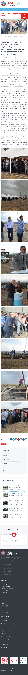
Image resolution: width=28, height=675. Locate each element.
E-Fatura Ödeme (6, 607)
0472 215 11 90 (7, 571)
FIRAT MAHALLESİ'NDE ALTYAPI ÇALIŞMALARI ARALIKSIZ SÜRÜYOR (15, 487)
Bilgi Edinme (5, 610)
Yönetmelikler (5, 590)
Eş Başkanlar (5, 650)
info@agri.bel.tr (7, 574)
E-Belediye (4, 608)
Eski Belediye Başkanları (7, 588)
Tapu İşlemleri (5, 605)
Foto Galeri (6, 459)
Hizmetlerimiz (5, 644)
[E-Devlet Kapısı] (14, 660)
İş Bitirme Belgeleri (6, 639)
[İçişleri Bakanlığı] (4, 660)
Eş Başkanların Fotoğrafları (11, 541)
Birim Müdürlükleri (6, 586)
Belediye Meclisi (6, 584)
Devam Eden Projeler (7, 640)
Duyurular (5, 470)
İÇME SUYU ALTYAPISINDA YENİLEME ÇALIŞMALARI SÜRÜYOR (16, 495)
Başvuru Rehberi (6, 618)
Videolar (5, 463)
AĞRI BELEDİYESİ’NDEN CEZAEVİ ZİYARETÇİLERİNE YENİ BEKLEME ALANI (16, 516)
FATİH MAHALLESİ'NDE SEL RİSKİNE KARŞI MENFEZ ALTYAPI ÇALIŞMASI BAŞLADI (16, 502)
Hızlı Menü (24, 16)
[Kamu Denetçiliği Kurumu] (23, 660)
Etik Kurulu (4, 592)
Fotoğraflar (4, 652)
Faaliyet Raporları (6, 596)
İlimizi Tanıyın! (5, 603)
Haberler (5, 455)
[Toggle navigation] (25, 4)
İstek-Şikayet (5, 612)
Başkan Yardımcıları (6, 583)
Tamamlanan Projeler (7, 642)
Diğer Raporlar (5, 597)
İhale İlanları (4, 620)
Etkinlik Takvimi (7, 467)
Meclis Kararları (5, 594)
